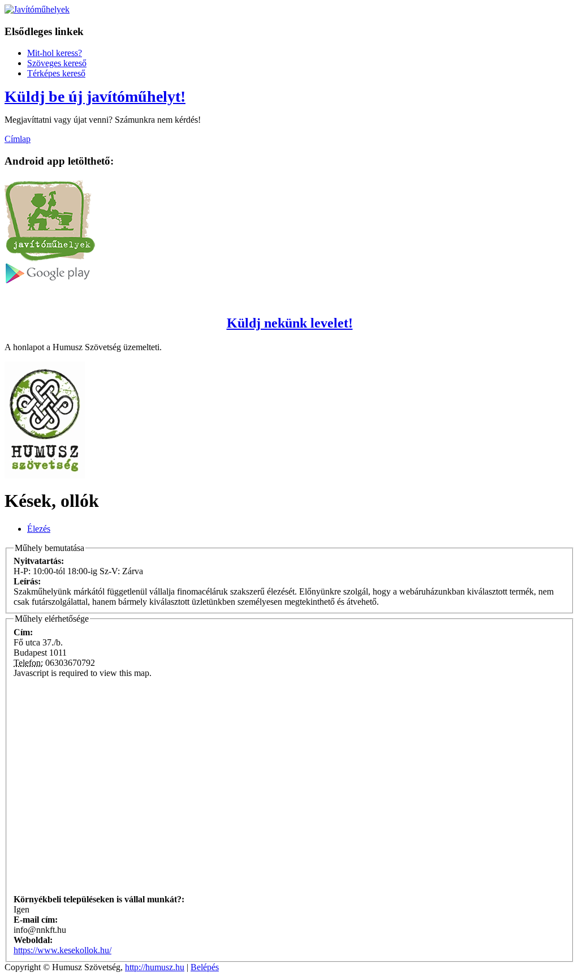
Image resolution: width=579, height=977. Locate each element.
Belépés (205, 967)
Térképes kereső (56, 73)
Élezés (38, 528)
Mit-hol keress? (54, 53)
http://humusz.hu (154, 967)
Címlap (18, 139)
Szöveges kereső (57, 63)
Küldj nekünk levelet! (290, 323)
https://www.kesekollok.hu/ (62, 950)
